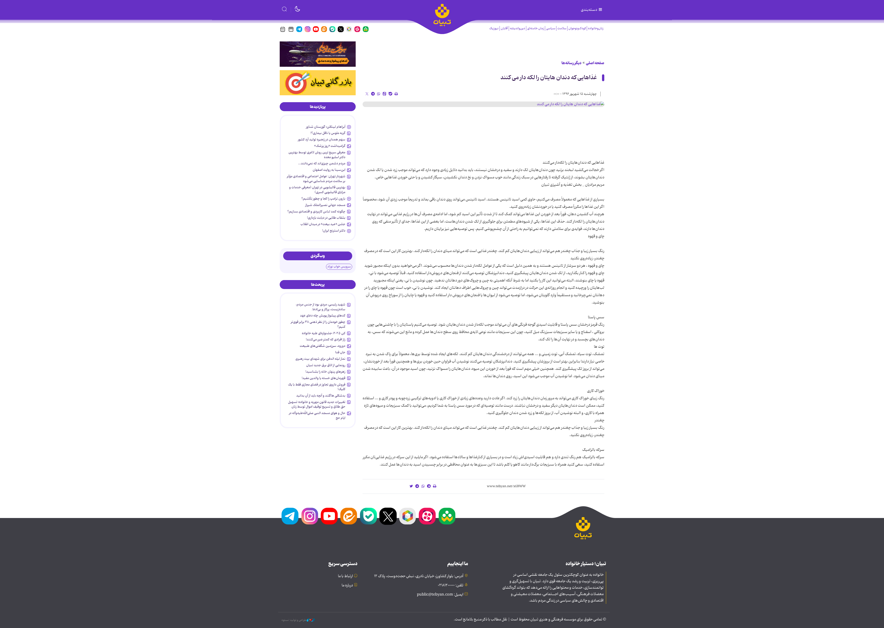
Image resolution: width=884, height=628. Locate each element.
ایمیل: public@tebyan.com (440, 595)
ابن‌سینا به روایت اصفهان (329, 169)
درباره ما (347, 585)
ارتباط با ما (345, 576)
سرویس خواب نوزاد (339, 266)
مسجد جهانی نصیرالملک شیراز (325, 205)
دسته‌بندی (589, 10)
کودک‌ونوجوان (577, 28)
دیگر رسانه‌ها (571, 63)
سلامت (561, 28)
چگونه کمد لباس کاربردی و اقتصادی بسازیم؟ (316, 211)
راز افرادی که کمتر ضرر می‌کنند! (325, 339)
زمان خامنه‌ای (535, 28)
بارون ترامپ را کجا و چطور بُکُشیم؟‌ (323, 198)
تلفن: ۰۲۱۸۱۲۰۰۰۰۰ (450, 585)
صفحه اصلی (595, 63)
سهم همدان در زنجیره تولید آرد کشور (321, 139)
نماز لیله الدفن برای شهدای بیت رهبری (320, 358)
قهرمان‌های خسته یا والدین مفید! (323, 378)
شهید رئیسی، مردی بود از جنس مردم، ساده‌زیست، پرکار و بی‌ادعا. (320, 307)
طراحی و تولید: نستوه (294, 620)
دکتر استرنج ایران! (333, 230)
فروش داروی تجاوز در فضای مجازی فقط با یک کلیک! (316, 387)
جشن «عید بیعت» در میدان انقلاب (322, 224)
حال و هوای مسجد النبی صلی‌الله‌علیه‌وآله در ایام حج (317, 415)
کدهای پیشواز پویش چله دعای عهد (322, 315)
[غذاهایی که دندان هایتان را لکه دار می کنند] (483, 104)
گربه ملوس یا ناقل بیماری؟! (328, 133)
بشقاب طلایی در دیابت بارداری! (326, 217)
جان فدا (340, 352)
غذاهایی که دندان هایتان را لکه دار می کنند (548, 77)
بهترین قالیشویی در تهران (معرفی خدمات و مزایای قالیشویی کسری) (317, 189)
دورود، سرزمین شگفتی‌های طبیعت (322, 345)
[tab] (318, 106)
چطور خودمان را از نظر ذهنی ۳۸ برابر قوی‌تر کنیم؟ (318, 324)
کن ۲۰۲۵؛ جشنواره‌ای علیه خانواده (323, 333)
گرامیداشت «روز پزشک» (329, 145)
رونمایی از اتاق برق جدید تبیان (325, 365)
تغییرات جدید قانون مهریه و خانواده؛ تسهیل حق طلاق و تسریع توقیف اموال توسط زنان (316, 404)
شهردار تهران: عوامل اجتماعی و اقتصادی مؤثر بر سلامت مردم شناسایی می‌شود (316, 178)
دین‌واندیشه (517, 28)
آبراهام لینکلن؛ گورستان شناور (325, 126)
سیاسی (550, 28)
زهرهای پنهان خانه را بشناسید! (325, 371)
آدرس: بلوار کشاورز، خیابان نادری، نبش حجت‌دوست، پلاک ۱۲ (418, 576)
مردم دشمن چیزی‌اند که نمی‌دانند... (321, 163)
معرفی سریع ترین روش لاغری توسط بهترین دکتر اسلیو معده (316, 154)
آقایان (504, 28)
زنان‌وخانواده (595, 28)
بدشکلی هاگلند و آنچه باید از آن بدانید (320, 395)
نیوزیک (494, 28)
